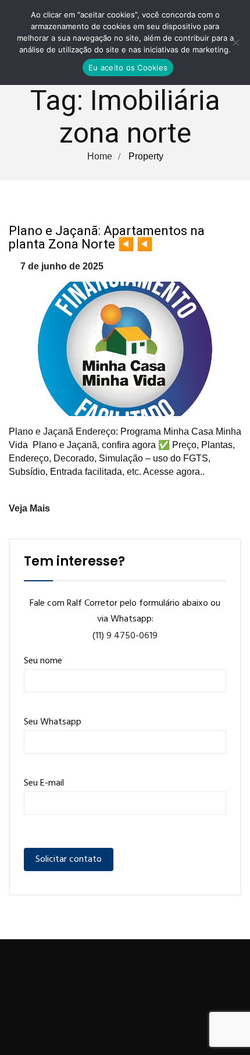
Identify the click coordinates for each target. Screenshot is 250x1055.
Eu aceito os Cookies (127, 67)
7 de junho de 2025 (61, 266)
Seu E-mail (44, 783)
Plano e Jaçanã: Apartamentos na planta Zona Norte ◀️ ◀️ (107, 237)
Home (99, 156)
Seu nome (43, 661)
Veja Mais (29, 508)
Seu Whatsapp (52, 722)
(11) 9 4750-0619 (125, 636)
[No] (235, 42)
